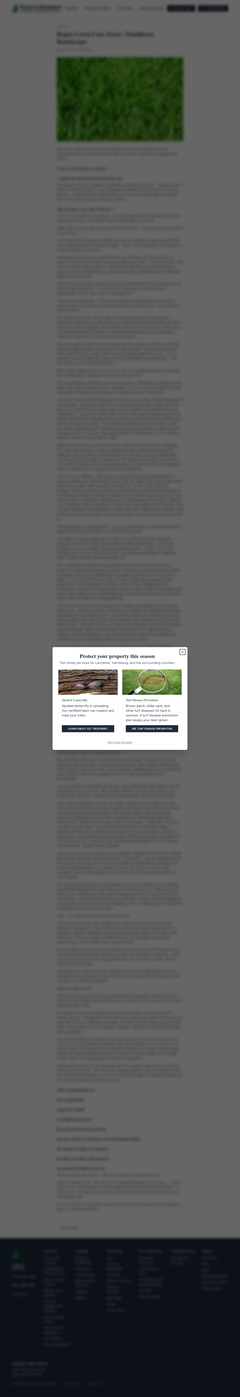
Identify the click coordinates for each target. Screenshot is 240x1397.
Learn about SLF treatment (88, 728)
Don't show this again (120, 742)
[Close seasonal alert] (182, 652)
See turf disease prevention (152, 728)
